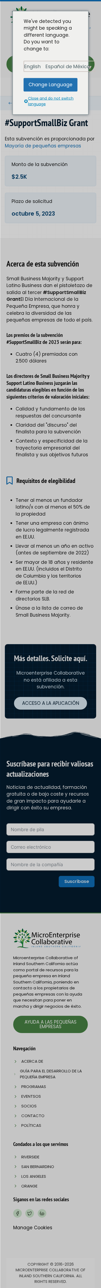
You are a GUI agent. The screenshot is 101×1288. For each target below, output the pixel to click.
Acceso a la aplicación (50, 703)
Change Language (50, 84)
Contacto (32, 1115)
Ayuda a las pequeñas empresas (50, 1024)
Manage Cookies (32, 1227)
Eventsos (31, 1096)
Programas (33, 1086)
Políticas (31, 1125)
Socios (29, 1106)
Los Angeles (33, 1176)
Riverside (30, 1157)
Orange (29, 1186)
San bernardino (37, 1166)
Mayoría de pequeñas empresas (43, 146)
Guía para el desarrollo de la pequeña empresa (51, 1074)
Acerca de (32, 1061)
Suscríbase (76, 881)
